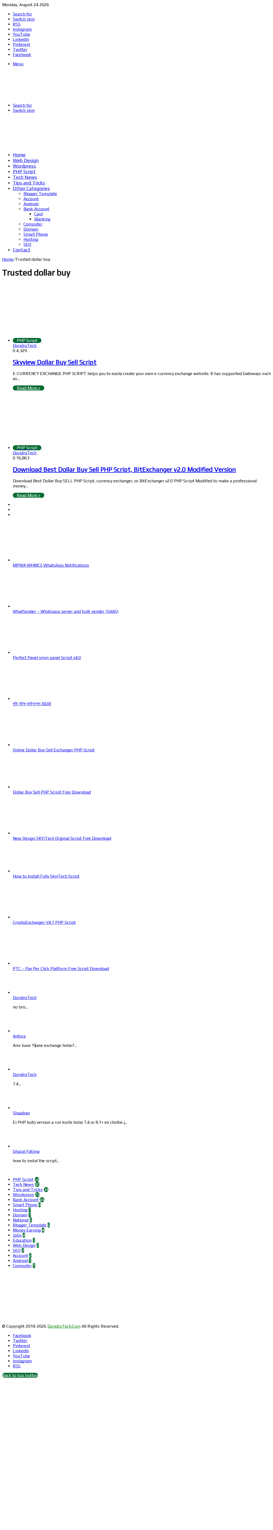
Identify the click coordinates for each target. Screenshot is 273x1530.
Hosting (30, 239)
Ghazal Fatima (26, 1151)
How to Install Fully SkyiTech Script (46, 876)
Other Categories (31, 188)
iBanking (42, 219)
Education (22, 1240)
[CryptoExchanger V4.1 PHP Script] (42, 917)
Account (31, 198)
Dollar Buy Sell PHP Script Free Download (52, 792)
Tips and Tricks (29, 183)
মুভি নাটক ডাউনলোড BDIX (32, 703)
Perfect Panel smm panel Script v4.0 (47, 657)
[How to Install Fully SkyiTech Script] (42, 871)
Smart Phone (35, 234)
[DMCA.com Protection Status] (42, 1321)
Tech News (25, 177)
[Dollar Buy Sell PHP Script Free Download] (42, 787)
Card (38, 213)
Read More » (28, 388)
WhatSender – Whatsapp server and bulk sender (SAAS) (65, 611)
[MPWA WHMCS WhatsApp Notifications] (42, 560)
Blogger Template (40, 193)
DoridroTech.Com (64, 1326)
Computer (32, 224)
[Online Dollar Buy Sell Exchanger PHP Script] (42, 744)
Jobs (17, 1235)
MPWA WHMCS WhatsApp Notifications (51, 565)
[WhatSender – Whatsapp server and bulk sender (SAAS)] (42, 606)
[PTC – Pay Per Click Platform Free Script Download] (42, 963)
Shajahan (21, 1112)
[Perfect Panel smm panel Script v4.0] (42, 652)
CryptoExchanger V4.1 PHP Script (44, 922)
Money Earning (27, 1230)
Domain (30, 229)
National (21, 1220)
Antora (19, 1036)
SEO (27, 244)
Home (19, 154)
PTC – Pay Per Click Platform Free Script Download (61, 968)
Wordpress (24, 166)
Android (30, 203)
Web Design (26, 160)
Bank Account (36, 208)
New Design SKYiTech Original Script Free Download (62, 838)
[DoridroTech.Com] (44, 95)
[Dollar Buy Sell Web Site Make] (112, 145)
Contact (21, 250)
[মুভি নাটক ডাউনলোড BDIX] (42, 698)
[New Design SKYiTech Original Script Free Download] (42, 833)
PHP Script (24, 171)
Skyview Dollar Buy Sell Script (55, 362)
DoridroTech (25, 345)
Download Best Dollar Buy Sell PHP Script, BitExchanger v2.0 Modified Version (124, 469)
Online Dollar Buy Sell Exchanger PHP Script (54, 749)
